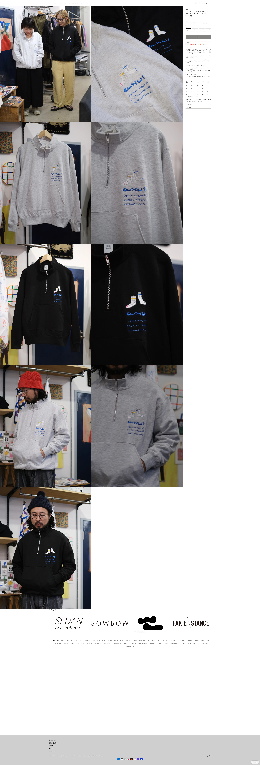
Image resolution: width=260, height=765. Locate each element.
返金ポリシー (65, 755)
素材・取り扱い (189, 104)
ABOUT (50, 747)
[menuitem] (49, 3)
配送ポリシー (84, 755)
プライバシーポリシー (73, 755)
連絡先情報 (89, 755)
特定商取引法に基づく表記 (97, 755)
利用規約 (79, 755)
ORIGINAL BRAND (53, 743)
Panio (53, 755)
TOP (50, 739)
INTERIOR (51, 745)
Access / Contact (53, 751)
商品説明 (187, 43)
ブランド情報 (188, 107)
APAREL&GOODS (52, 740)
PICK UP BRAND (52, 742)
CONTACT (51, 748)
